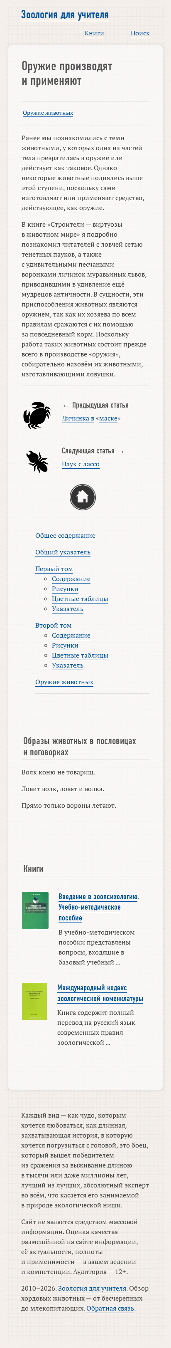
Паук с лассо (81, 463)
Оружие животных (48, 112)
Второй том (53, 625)
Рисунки (65, 588)
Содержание (71, 578)
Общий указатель (62, 552)
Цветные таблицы (80, 598)
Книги (94, 32)
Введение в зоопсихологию (98, 896)
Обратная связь (110, 1308)
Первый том (54, 568)
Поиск (140, 32)
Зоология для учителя (65, 14)
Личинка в (78, 418)
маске (108, 418)
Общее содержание (65, 535)
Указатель (67, 608)
